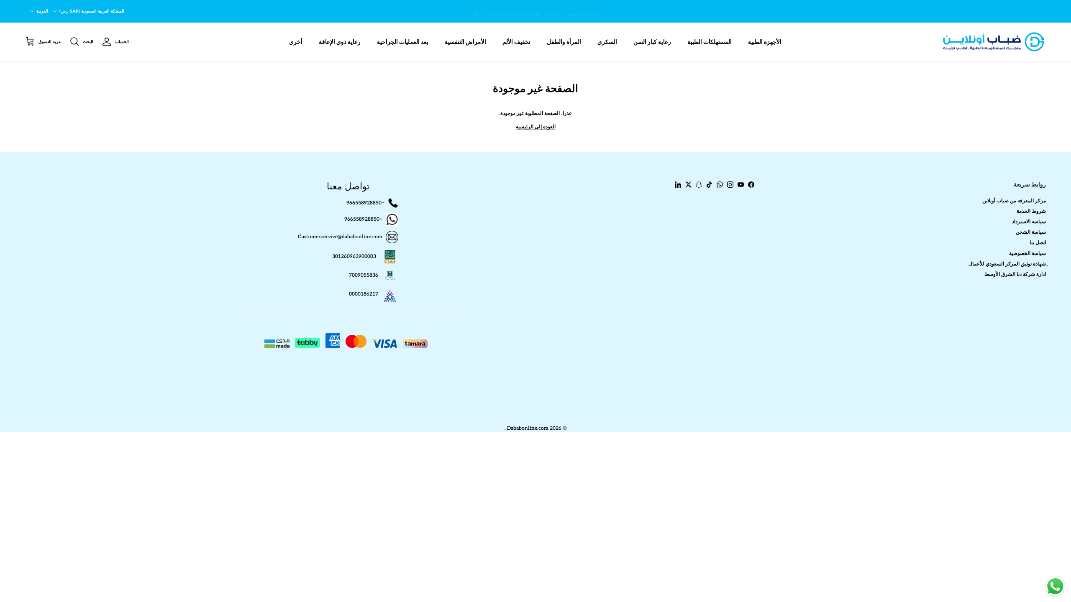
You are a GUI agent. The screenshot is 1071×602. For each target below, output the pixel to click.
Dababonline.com (527, 428)
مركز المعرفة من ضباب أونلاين (1014, 201)
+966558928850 (365, 202)
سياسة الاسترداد (1029, 222)
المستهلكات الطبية (709, 42)
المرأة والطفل (564, 42)
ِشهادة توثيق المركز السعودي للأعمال (1007, 264)
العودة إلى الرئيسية (536, 127)
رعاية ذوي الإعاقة (340, 42)
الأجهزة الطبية (764, 42)
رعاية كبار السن (652, 42)
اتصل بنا (1038, 243)
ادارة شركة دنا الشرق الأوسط (1015, 274)
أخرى (295, 42)
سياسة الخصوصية (1027, 253)
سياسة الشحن (1031, 232)
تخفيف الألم (516, 42)
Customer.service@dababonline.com (340, 237)
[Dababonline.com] (993, 42)
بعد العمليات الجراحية (402, 42)
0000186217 (363, 294)
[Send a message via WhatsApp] (1055, 586)
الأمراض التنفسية (465, 42)
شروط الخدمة (1031, 211)
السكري (607, 42)
